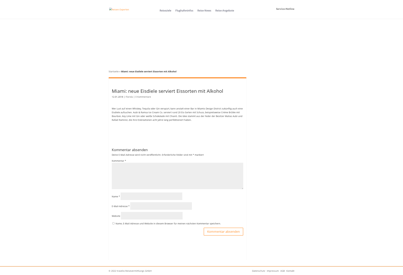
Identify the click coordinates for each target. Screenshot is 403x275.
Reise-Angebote (224, 10)
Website (116, 215)
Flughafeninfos (184, 10)
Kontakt (290, 270)
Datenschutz (258, 270)
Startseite (114, 71)
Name (116, 196)
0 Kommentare (143, 96)
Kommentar (119, 160)
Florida (129, 96)
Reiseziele (165, 10)
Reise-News (204, 10)
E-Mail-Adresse (121, 206)
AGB (282, 270)
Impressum (273, 270)
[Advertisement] (201, 42)
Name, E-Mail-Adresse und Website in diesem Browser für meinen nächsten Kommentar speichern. (168, 223)
